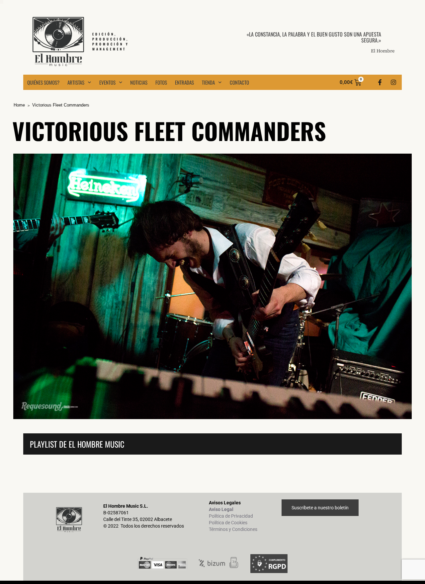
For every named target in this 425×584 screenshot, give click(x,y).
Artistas (75, 82)
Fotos (161, 82)
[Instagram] (393, 82)
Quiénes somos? (43, 82)
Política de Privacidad (231, 516)
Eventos (107, 82)
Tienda (208, 82)
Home (19, 105)
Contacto (239, 82)
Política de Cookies (228, 522)
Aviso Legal (221, 509)
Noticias (138, 82)
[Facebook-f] (380, 82)
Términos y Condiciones (233, 529)
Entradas (184, 82)
